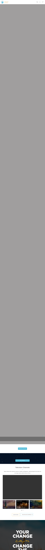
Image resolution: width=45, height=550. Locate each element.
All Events (22, 460)
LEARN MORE (15, 514)
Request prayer (22, 448)
